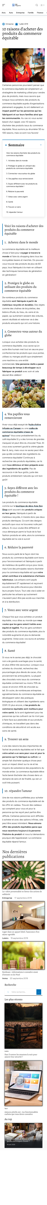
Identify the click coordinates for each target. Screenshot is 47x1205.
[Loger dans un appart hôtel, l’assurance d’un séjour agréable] (23, 915)
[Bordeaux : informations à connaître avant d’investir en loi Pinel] (23, 956)
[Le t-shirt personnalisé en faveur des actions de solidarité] (23, 875)
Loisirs (5, 938)
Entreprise (7, 898)
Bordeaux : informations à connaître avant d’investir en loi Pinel (20, 973)
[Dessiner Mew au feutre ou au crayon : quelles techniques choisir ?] (23, 1135)
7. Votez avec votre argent (17, 197)
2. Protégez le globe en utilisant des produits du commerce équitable (20, 167)
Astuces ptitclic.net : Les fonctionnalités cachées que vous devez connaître (21, 1113)
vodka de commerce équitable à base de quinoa (20, 432)
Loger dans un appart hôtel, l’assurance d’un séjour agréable (20, 933)
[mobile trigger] (4, 5)
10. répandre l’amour (14, 212)
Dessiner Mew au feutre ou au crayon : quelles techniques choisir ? (23, 1140)
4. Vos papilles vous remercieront (19, 179)
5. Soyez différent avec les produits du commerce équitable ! (21, 185)
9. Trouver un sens (13, 207)
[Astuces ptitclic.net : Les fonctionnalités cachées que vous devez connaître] (23, 1083)
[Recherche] (36, 5)
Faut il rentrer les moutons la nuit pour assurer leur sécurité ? (21, 1055)
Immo (5, 978)
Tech (6, 1108)
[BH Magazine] (16, 5)
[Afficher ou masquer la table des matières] (33, 145)
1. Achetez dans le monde (17, 160)
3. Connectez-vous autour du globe (20, 173)
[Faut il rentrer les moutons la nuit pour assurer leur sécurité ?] (23, 1025)
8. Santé (9, 202)
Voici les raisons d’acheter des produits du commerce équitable (23, 154)
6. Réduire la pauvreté (15, 191)
